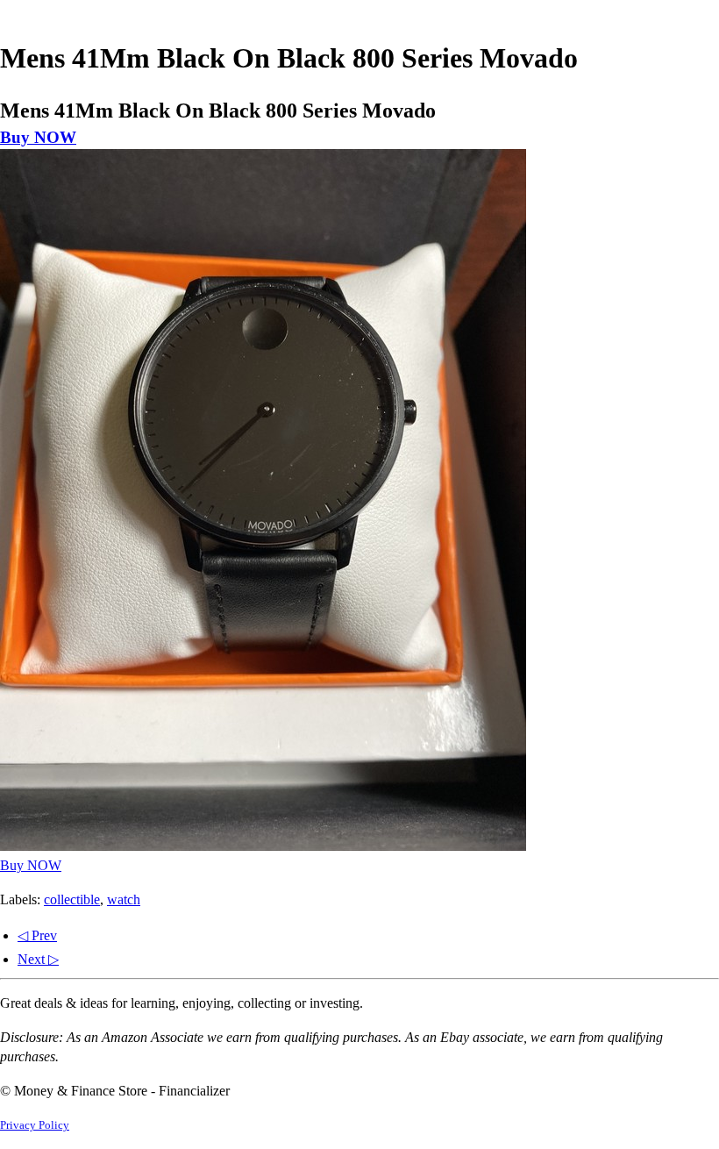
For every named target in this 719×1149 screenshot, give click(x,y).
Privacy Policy (34, 1125)
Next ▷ (38, 959)
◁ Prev (37, 935)
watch (123, 899)
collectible (72, 899)
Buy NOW (38, 137)
